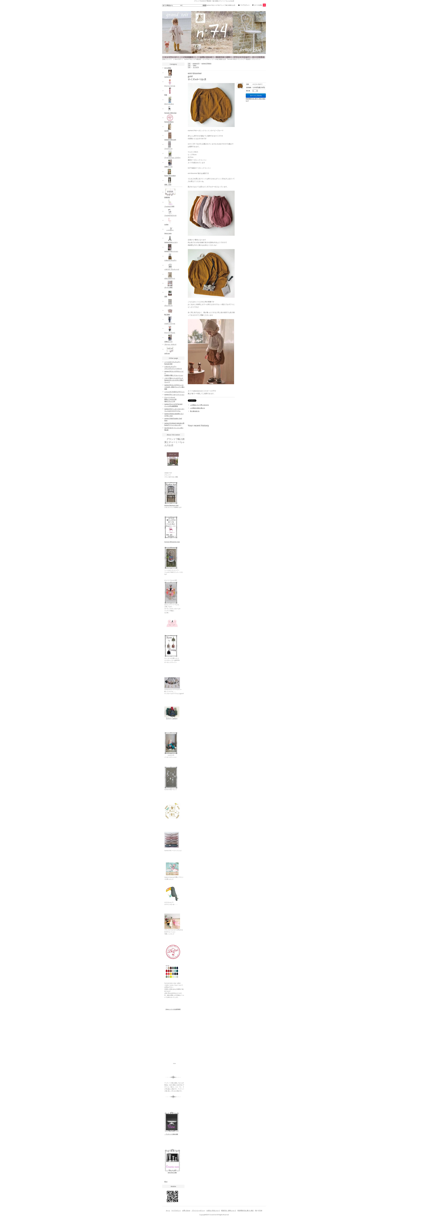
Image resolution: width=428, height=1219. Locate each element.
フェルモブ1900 (169, 206)
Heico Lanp (168, 233)
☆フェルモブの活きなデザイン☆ (174, 392)
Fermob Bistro (169, 122)
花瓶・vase (167, 184)
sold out (167, 353)
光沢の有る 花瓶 (172, 1172)
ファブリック (168, 148)
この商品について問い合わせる (199, 405)
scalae (166, 224)
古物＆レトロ (168, 167)
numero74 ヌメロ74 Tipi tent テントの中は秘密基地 (173, 405)
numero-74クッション (171, 251)
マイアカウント (245, 5)
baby (194, 65)
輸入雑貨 (167, 314)
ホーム (168, 1210)
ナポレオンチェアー (170, 260)
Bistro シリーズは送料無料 (173, 1009)
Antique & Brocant (170, 140)
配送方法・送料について (228, 1210)
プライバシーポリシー (198, 1210)
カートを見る (259, 5)
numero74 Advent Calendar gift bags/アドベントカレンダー (174, 424)
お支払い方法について (213, 1210)
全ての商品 (167, 68)
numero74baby (206, 63)
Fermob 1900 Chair (170, 113)
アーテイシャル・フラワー (172, 157)
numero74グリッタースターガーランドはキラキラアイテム (174, 410)
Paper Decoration (170, 176)
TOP (189, 63)
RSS (256, 1210)
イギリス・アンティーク (171, 269)
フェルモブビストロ (170, 215)
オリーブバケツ (169, 104)
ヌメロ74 (196, 67)
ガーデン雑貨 (168, 287)
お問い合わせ (186, 1210)
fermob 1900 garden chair (172, 542)
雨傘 (165, 95)
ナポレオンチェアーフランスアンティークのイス (173, 367)
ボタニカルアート (169, 278)
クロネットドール (169, 323)
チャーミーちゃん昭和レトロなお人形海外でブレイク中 (170, 399)
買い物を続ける (194, 411)
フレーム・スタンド (170, 344)
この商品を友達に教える (197, 408)
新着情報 (167, 197)
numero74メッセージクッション (174, 394)
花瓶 (165, 296)
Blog (165, 1182)
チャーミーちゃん (169, 332)
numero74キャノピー (171, 242)
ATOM (260, 1210)
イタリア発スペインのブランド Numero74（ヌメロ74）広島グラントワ (173, 380)
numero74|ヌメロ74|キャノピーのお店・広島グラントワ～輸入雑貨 (174, 387)
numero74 (196, 63)
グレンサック (168, 305)
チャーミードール (169, 86)
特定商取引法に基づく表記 (246, 1210)
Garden (166, 131)
